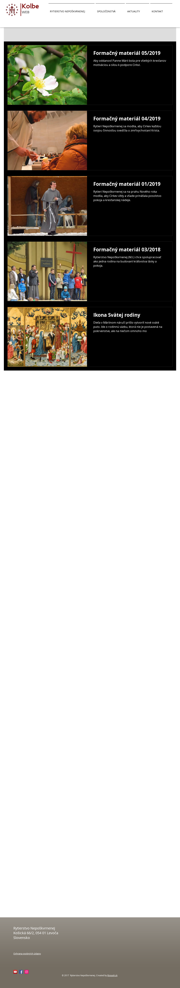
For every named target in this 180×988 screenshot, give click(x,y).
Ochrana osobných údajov (27, 953)
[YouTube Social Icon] (15, 972)
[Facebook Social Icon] (21, 972)
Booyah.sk (112, 975)
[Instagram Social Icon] (26, 972)
